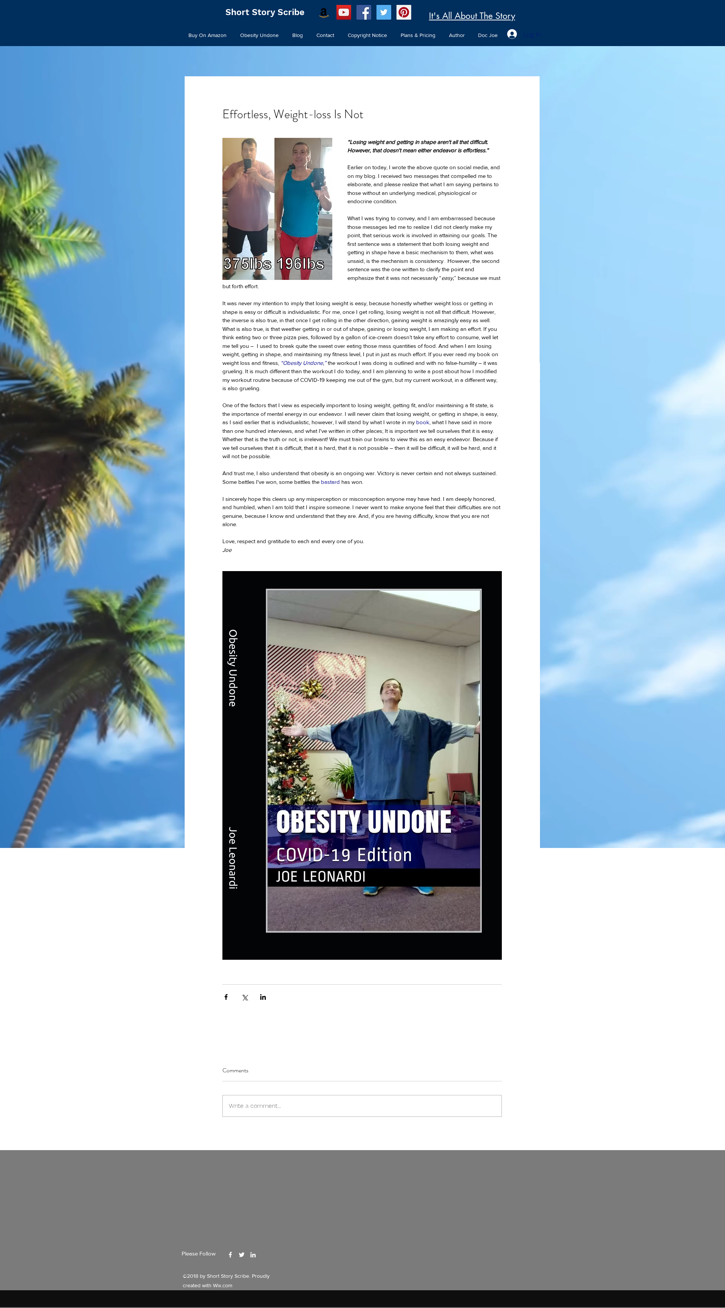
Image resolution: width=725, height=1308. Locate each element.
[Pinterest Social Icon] (403, 12)
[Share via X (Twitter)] (244, 997)
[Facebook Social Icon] (363, 12)
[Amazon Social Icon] (323, 12)
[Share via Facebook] (226, 997)
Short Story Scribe (264, 12)
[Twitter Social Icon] (383, 12)
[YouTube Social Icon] (343, 12)
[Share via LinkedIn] (263, 997)
